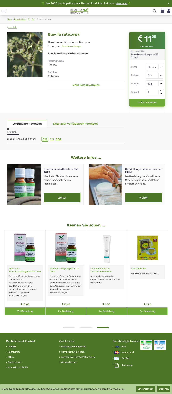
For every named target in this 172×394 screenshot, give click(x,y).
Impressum (14, 352)
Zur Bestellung (25, 311)
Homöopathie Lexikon (72, 352)
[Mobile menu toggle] (4, 11)
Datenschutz (15, 362)
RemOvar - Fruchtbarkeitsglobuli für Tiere (25, 270)
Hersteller (121, 3)
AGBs (11, 357)
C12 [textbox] (150, 75)
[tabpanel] (106, 272)
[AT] (79, 11)
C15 (52, 139)
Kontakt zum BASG (18, 367)
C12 (44, 139)
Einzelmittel (20, 19)
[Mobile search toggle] (155, 11)
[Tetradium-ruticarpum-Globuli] (24, 54)
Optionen (164, 388)
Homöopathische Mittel (73, 347)
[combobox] (154, 75)
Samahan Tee (138, 268)
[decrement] (161, 93)
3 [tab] (103, 327)
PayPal (125, 358)
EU (33, 19)
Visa (123, 347)
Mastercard (127, 352)
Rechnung (127, 365)
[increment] (161, 90)
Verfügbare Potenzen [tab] (27, 123)
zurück (12, 27)
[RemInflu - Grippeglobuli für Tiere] (65, 248)
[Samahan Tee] (147, 248)
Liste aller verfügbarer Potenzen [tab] (75, 123)
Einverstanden (145, 388)
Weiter (62, 197)
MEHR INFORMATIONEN (86, 85)
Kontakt (12, 347)
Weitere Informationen (110, 388)
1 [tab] (69, 327)
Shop (9, 19)
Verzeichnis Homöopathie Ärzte (78, 357)
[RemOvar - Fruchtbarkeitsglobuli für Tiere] (25, 248)
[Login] (168, 11)
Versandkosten (69, 362)
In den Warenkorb (147, 102)
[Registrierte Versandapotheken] (146, 345)
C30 (58, 139)
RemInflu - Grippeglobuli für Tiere (64, 270)
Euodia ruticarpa (71, 46)
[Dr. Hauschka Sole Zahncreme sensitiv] (106, 248)
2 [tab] (86, 327)
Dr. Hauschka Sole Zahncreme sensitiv (101, 270)
